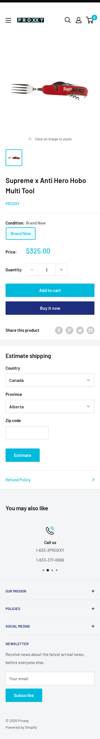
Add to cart (50, 290)
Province (14, 394)
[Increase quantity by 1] (61, 269)
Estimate (22, 455)
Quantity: (14, 269)
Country (13, 367)
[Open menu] (8, 20)
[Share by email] (90, 330)
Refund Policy (18, 479)
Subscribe (24, 695)
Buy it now (50, 308)
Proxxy (12, 203)
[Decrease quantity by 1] (32, 269)
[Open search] (68, 20)
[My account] (78, 20)
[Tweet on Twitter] (80, 330)
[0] (89, 20)
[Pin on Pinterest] (69, 330)
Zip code (13, 420)
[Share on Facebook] (59, 330)
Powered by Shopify (21, 727)
